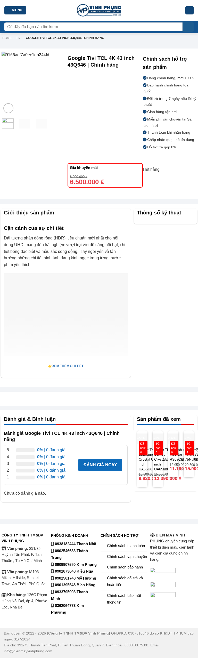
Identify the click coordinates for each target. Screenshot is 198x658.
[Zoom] (8, 108)
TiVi (18, 37)
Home (7, 37)
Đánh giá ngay (100, 465)
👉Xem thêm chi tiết (65, 366)
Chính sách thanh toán (126, 546)
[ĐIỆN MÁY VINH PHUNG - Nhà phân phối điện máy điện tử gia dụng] (99, 10)
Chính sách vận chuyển (127, 557)
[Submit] (188, 27)
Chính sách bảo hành (125, 567)
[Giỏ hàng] (189, 10)
